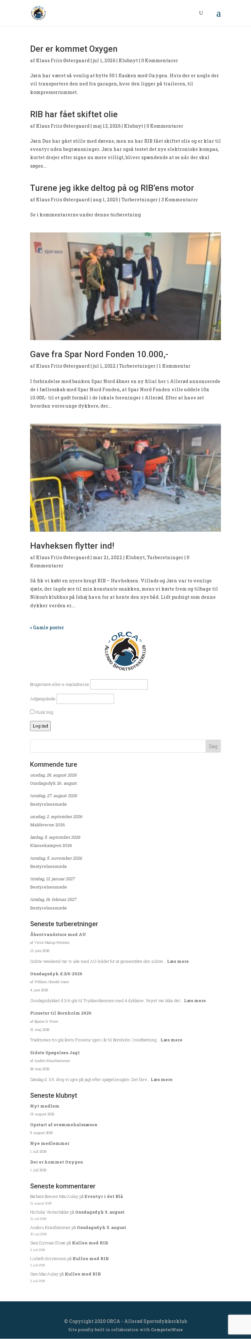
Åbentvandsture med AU (58, 934)
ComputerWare (167, 1329)
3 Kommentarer (179, 199)
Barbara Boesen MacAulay (54, 1196)
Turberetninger (139, 199)
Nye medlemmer (49, 1143)
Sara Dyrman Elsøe (48, 1243)
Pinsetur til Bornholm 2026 (61, 1013)
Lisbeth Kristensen (48, 1258)
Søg (213, 746)
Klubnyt (128, 60)
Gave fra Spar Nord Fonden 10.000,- (99, 354)
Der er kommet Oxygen (74, 49)
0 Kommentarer (159, 60)
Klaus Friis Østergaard (63, 60)
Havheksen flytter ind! (72, 546)
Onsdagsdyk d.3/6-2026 (56, 974)
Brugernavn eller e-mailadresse (59, 684)
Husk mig (43, 712)
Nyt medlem (44, 1106)
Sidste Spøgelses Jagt (55, 1052)
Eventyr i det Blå (104, 1196)
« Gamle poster (47, 627)
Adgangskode (43, 699)
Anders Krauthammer (50, 1227)
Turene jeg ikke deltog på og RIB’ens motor (112, 188)
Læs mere (178, 961)
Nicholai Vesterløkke (49, 1212)
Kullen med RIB (90, 1243)
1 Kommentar (175, 366)
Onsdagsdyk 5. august (100, 1212)
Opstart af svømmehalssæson (63, 1125)
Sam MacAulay (44, 1274)
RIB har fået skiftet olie (74, 114)
